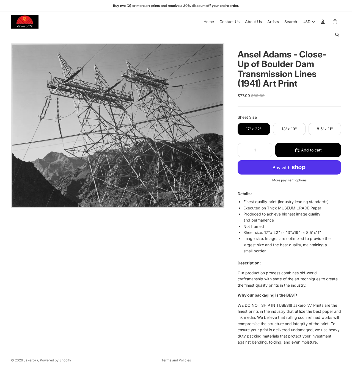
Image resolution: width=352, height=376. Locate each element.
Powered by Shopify (55, 360)
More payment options (289, 180)
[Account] (323, 22)
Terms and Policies (176, 360)
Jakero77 (31, 360)
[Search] (337, 35)
